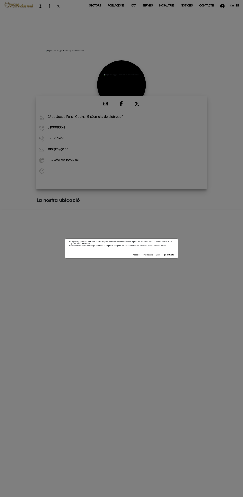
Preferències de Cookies (152, 255)
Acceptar (136, 255)
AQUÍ (71, 244)
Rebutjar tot (169, 255)
